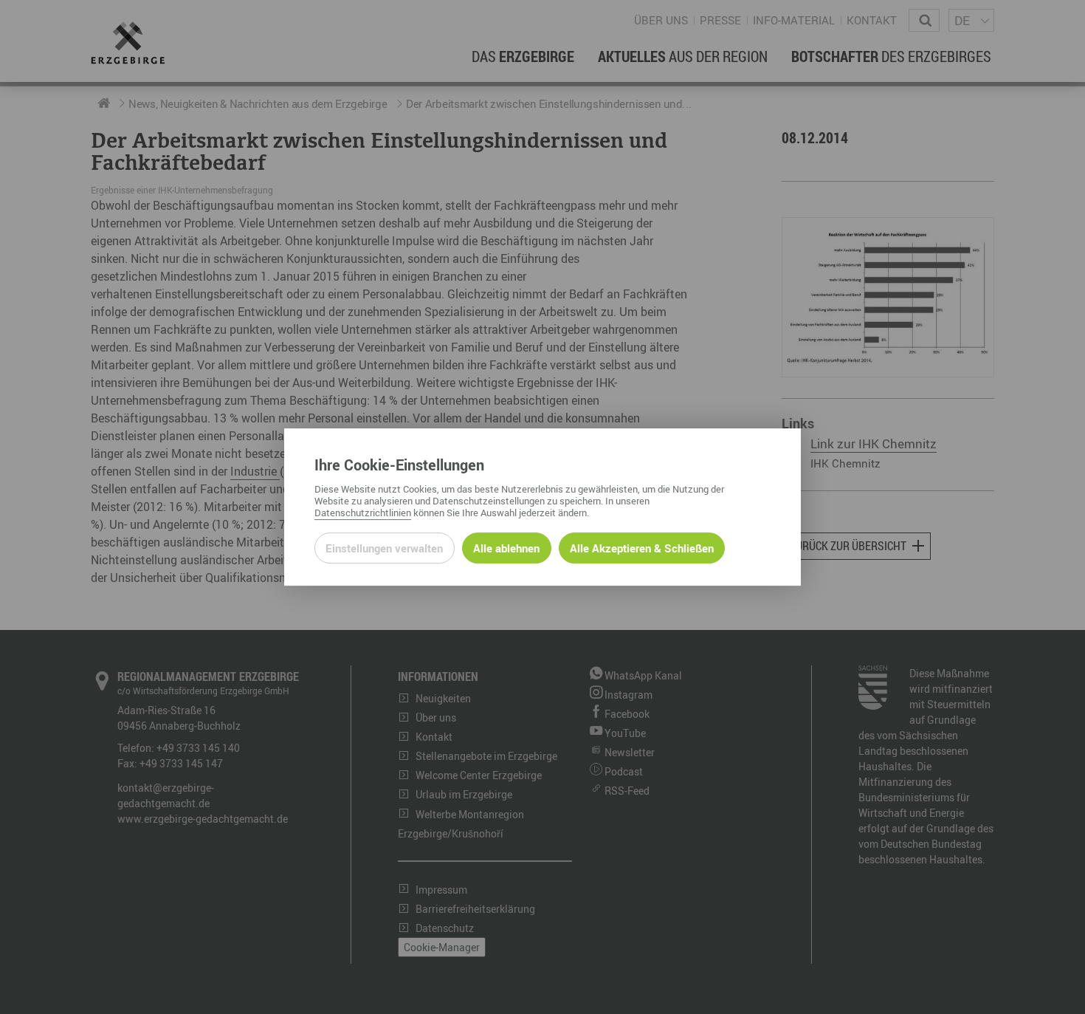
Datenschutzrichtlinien (362, 512)
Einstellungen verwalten (384, 548)
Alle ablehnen (506, 548)
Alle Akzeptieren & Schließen (642, 548)
